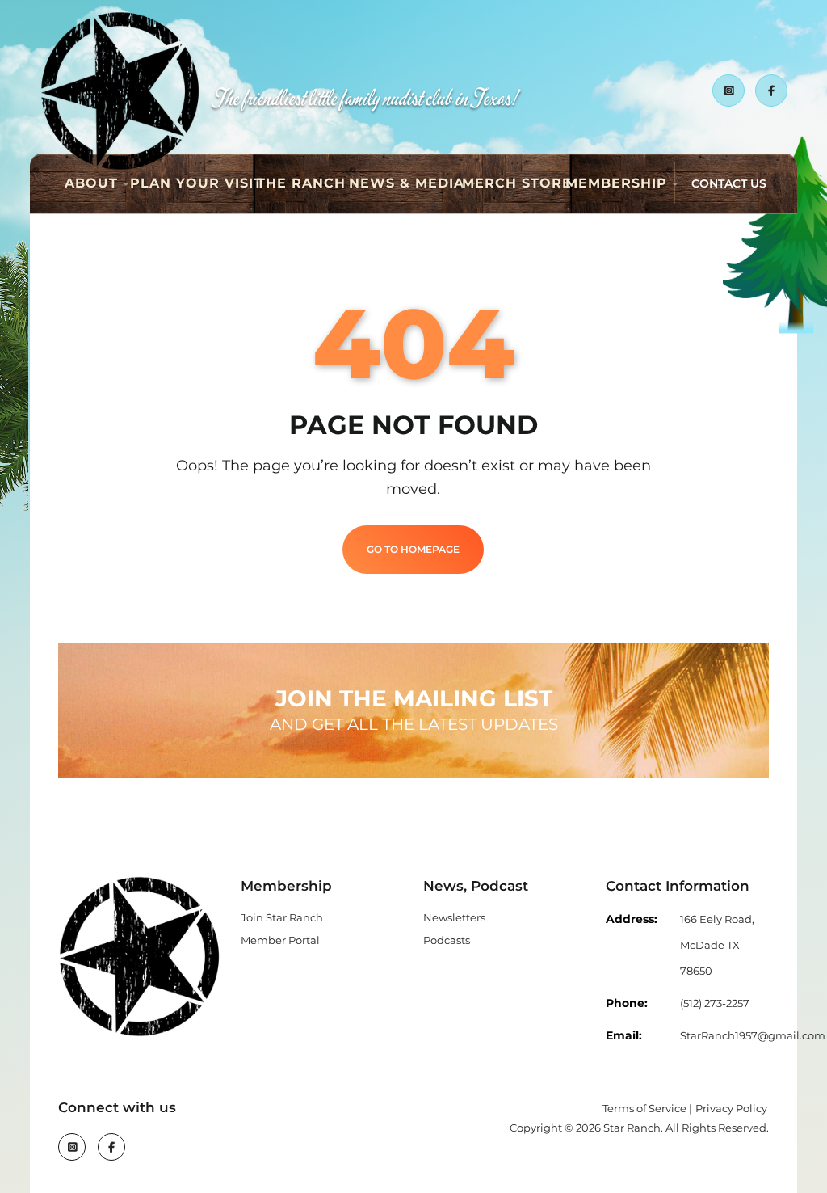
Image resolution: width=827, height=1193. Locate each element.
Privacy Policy (731, 1108)
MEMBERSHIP (616, 183)
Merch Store (517, 183)
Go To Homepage (413, 549)
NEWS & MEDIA (406, 183)
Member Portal (280, 940)
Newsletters (454, 917)
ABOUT (91, 183)
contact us (728, 183)
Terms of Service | (647, 1108)
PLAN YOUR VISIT (196, 183)
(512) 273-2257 (714, 1003)
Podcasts (446, 940)
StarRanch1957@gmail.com (752, 1035)
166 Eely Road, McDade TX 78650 (717, 945)
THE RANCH (301, 183)
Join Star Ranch (282, 917)
